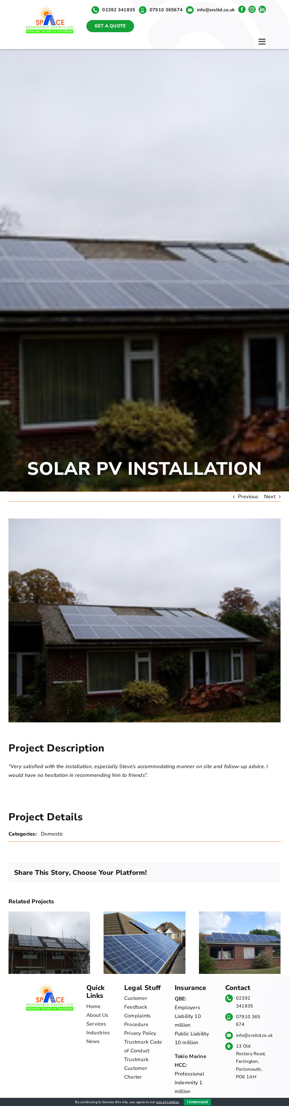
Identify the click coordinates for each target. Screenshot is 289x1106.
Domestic (52, 833)
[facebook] (242, 9)
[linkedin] (262, 9)
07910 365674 (166, 10)
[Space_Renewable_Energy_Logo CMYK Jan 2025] (49, 6)
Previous (248, 496)
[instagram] (252, 9)
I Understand (197, 1102)
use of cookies (167, 1102)
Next (269, 496)
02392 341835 (118, 10)
